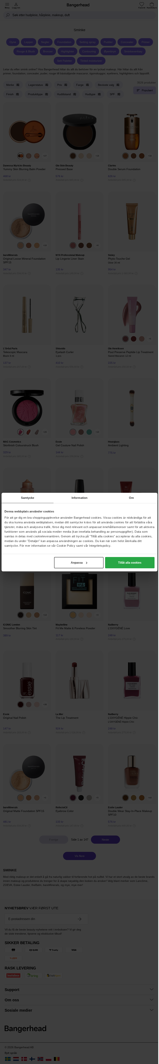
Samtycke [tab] (27, 497)
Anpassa (77, 562)
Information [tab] (79, 497)
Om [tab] (131, 497)
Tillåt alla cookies (129, 562)
